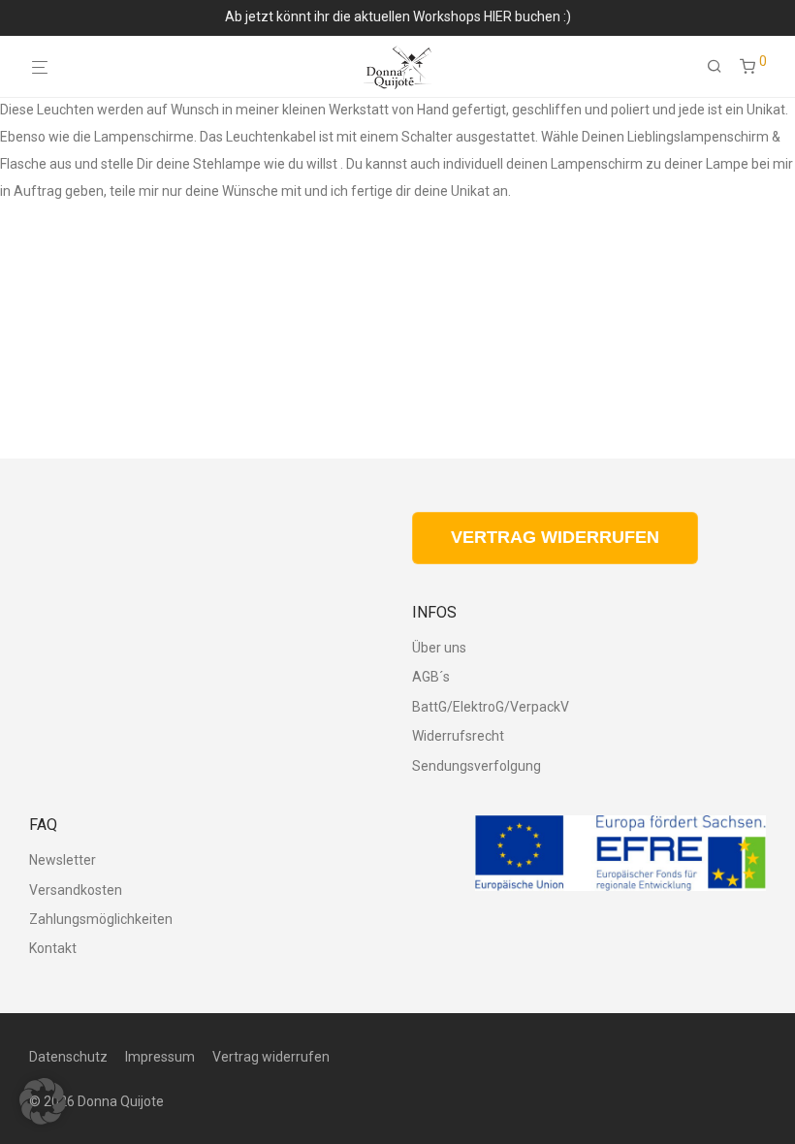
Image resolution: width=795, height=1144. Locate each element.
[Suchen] (721, 67)
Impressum (160, 1057)
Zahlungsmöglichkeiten (101, 919)
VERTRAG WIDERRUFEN (555, 537)
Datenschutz (68, 1057)
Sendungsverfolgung (476, 766)
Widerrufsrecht (458, 736)
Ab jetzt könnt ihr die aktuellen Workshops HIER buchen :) (398, 16)
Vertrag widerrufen (271, 1057)
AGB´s (431, 676)
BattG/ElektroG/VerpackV (490, 707)
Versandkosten (75, 890)
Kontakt (53, 948)
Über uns (439, 647)
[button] (42, 1101)
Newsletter (62, 860)
